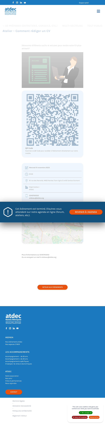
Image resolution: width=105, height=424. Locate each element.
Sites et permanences (13, 381)
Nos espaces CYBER (12, 344)
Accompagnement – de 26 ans (16, 356)
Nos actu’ (8, 378)
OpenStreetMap (71, 242)
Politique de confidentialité (22, 411)
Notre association (12, 376)
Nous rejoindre (10, 383)
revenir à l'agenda (86, 212)
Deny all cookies (80, 417)
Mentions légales (19, 401)
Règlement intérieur (20, 416)
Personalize (94, 417)
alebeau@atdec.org (36, 198)
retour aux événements (52, 287)
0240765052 (34, 195)
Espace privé (84, 3)
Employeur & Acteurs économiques (18, 364)
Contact (13, 392)
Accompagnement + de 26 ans (16, 359)
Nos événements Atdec (13, 342)
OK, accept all (86, 413)
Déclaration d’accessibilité (22, 406)
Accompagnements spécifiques (17, 361)
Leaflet (63, 242)
